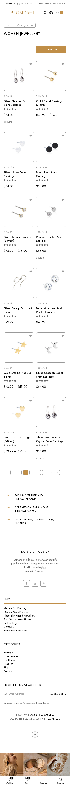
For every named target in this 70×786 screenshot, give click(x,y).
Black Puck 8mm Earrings (46, 174)
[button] (10, 109)
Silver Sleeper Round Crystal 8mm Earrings (49, 439)
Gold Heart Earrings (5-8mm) (17, 439)
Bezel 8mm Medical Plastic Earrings (49, 310)
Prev (12, 472)
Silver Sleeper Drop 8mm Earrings (16, 103)
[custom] (26, 583)
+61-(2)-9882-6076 (18, 3)
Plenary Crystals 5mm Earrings (49, 239)
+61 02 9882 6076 (35, 552)
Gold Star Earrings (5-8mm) (18, 374)
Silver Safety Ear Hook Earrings (18, 310)
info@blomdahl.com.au (52, 3)
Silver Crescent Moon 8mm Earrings (50, 374)
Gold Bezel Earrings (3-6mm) (49, 103)
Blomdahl (9, 96)
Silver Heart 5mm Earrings (15, 174)
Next (57, 472)
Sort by (52, 49)
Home (9, 25)
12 (51, 472)
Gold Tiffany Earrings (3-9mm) (17, 239)
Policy (46, 703)
